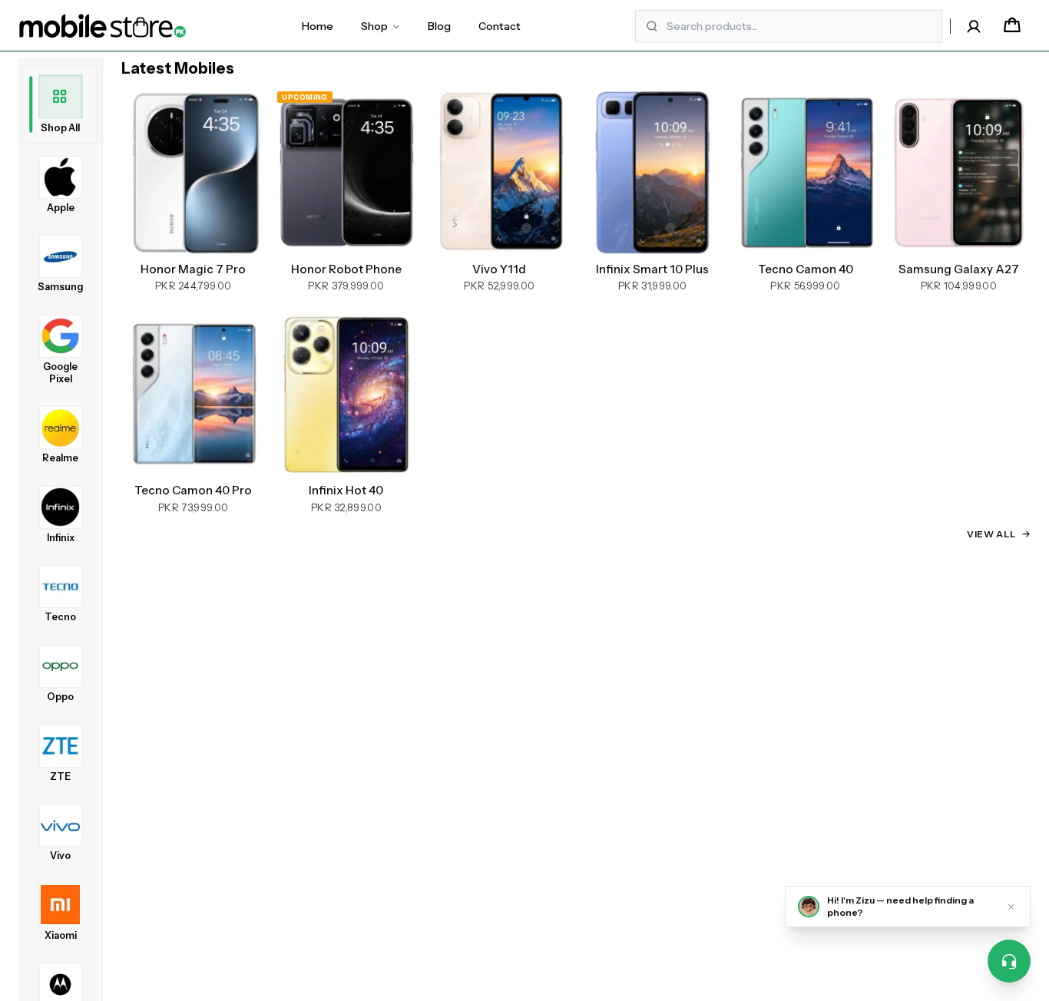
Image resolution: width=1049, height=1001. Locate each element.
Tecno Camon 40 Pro (193, 490)
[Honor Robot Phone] (346, 172)
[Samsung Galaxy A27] (959, 172)
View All (992, 534)
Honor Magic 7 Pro (193, 269)
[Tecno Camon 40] (805, 172)
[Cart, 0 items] (1012, 26)
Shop (374, 26)
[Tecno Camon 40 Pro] (193, 393)
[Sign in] (973, 26)
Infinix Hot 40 (346, 490)
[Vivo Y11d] (499, 172)
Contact (499, 26)
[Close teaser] (1011, 906)
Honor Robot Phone (346, 269)
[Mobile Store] (102, 26)
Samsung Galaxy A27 (958, 269)
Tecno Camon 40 (805, 269)
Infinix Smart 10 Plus (652, 269)
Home (317, 26)
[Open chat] (1009, 961)
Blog (439, 26)
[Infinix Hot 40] (346, 393)
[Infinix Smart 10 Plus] (652, 172)
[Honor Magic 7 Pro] (193, 172)
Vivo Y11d (499, 269)
